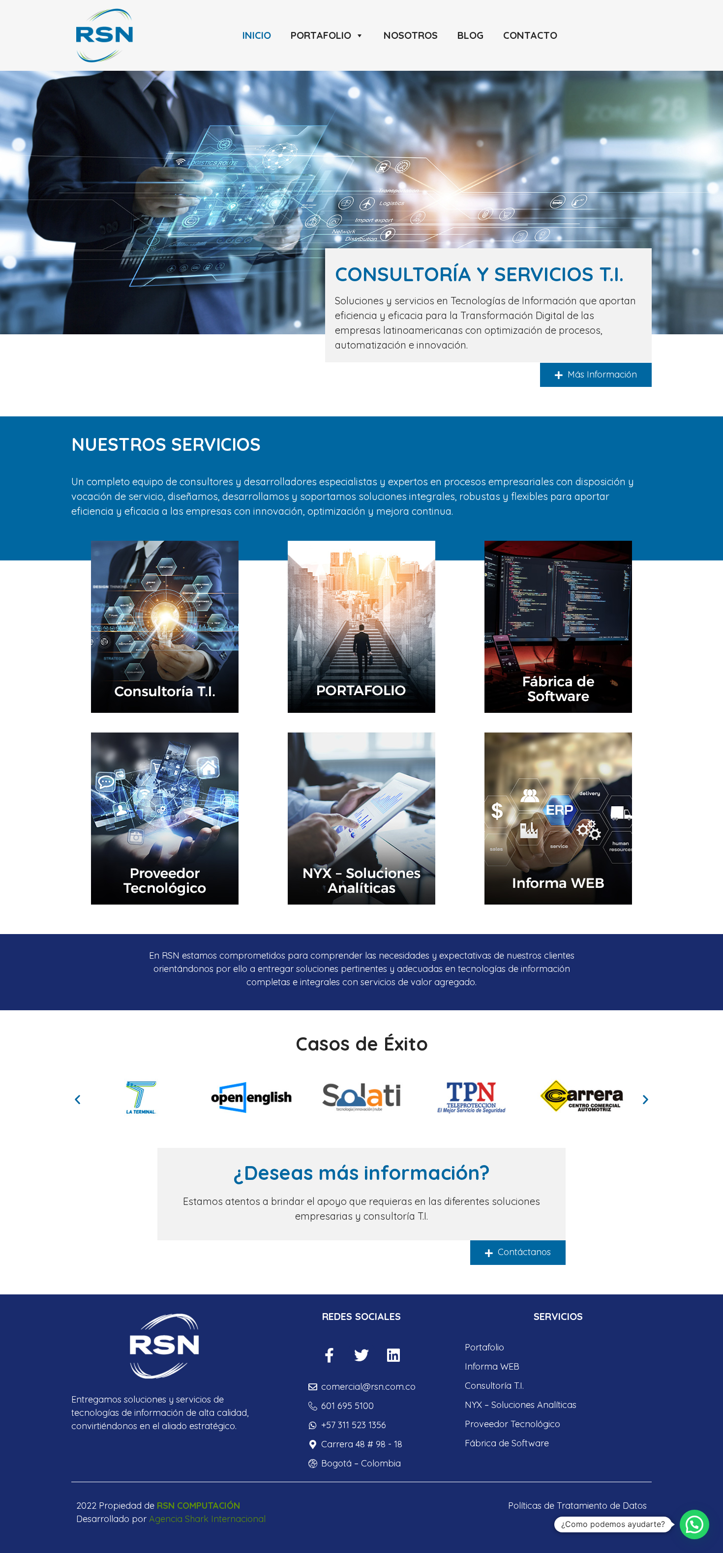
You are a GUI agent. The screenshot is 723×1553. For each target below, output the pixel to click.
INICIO (256, 35)
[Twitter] (361, 1355)
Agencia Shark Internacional (207, 1518)
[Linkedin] (393, 1355)
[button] (77, 1099)
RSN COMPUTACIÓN (198, 1505)
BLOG (470, 35)
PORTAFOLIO (321, 35)
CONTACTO (530, 35)
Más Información (601, 374)
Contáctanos (523, 1252)
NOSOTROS (411, 35)
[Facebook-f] (329, 1355)
